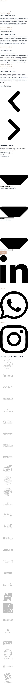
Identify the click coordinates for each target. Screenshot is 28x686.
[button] (14, 101)
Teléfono (2, 154)
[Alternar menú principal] (10, 11)
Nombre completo (4, 152)
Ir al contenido (3, 0)
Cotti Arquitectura (12, 8)
